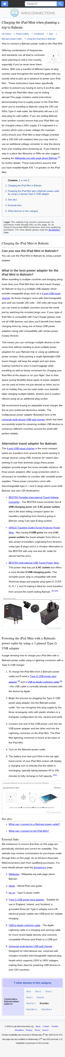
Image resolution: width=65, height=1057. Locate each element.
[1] (59, 157)
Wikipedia (14, 874)
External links (15, 205)
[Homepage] (4, 3)
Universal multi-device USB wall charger (30, 946)
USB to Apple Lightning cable (43, 682)
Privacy (29, 1030)
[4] (19, 681)
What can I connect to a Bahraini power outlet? (34, 824)
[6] (53, 591)
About (38, 1026)
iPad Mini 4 (46, 1009)
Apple (12, 886)
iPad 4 (29, 997)
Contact (46, 1026)
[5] (61, 681)
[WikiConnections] (32, 12)
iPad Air (40, 997)
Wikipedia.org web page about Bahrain (36, 158)
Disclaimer (19, 1030)
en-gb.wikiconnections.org (22, 1026)
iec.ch (12, 893)
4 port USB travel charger (21, 448)
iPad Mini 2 (31, 1009)
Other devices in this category (23, 211)
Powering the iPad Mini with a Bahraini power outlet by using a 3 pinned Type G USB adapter (33, 192)
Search (45, 1030)
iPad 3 (48, 991)
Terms (37, 1030)
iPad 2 (38, 991)
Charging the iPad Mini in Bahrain (24, 185)
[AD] (56, 591)
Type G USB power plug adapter (26, 900)
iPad (28, 991)
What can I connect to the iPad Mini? (29, 831)
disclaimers (54, 230)
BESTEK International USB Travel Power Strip (34, 563)
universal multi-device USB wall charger (23, 419)
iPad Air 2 (30, 1003)
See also (12, 199)
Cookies (54, 1026)
